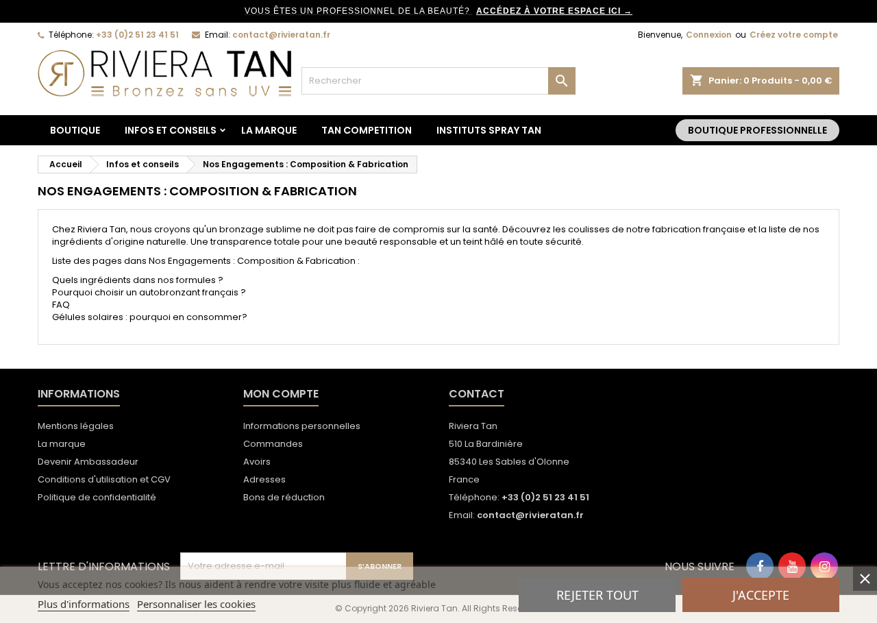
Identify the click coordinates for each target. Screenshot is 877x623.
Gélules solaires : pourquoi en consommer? (149, 316)
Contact (476, 394)
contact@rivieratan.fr (281, 34)
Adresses (264, 479)
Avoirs (257, 461)
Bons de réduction (284, 497)
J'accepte (760, 595)
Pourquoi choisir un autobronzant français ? (149, 292)
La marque (269, 130)
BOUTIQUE (75, 130)
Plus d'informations (83, 604)
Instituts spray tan (488, 130)
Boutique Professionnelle (757, 130)
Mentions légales (76, 425)
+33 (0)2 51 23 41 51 (137, 34)
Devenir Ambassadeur (88, 461)
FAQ (61, 304)
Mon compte (281, 394)
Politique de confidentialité (97, 497)
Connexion (709, 34)
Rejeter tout (597, 595)
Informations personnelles (301, 425)
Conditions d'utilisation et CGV (104, 479)
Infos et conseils (171, 130)
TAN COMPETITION (366, 130)
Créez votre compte (794, 34)
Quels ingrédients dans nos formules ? (137, 279)
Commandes (273, 443)
